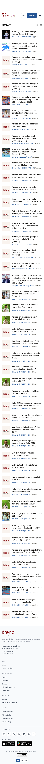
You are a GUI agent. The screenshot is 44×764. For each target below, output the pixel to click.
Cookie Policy (6, 722)
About (4, 677)
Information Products (9, 703)
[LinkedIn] (29, 734)
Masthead (5, 680)
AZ (22, 760)
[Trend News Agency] (8, 633)
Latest (4, 665)
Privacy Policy (7, 715)
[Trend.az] (8, 15)
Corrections (6, 691)
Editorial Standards (8, 687)
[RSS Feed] (34, 734)
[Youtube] (19, 734)
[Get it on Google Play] (24, 743)
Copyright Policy (7, 718)
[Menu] (40, 15)
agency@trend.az (7, 654)
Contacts (5, 684)
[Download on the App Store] (8, 743)
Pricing (4, 699)
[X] (14, 734)
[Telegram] (24, 734)
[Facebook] (9, 734)
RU (26, 760)
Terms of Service (7, 712)
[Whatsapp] (4, 734)
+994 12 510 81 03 (7, 651)
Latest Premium (7, 668)
